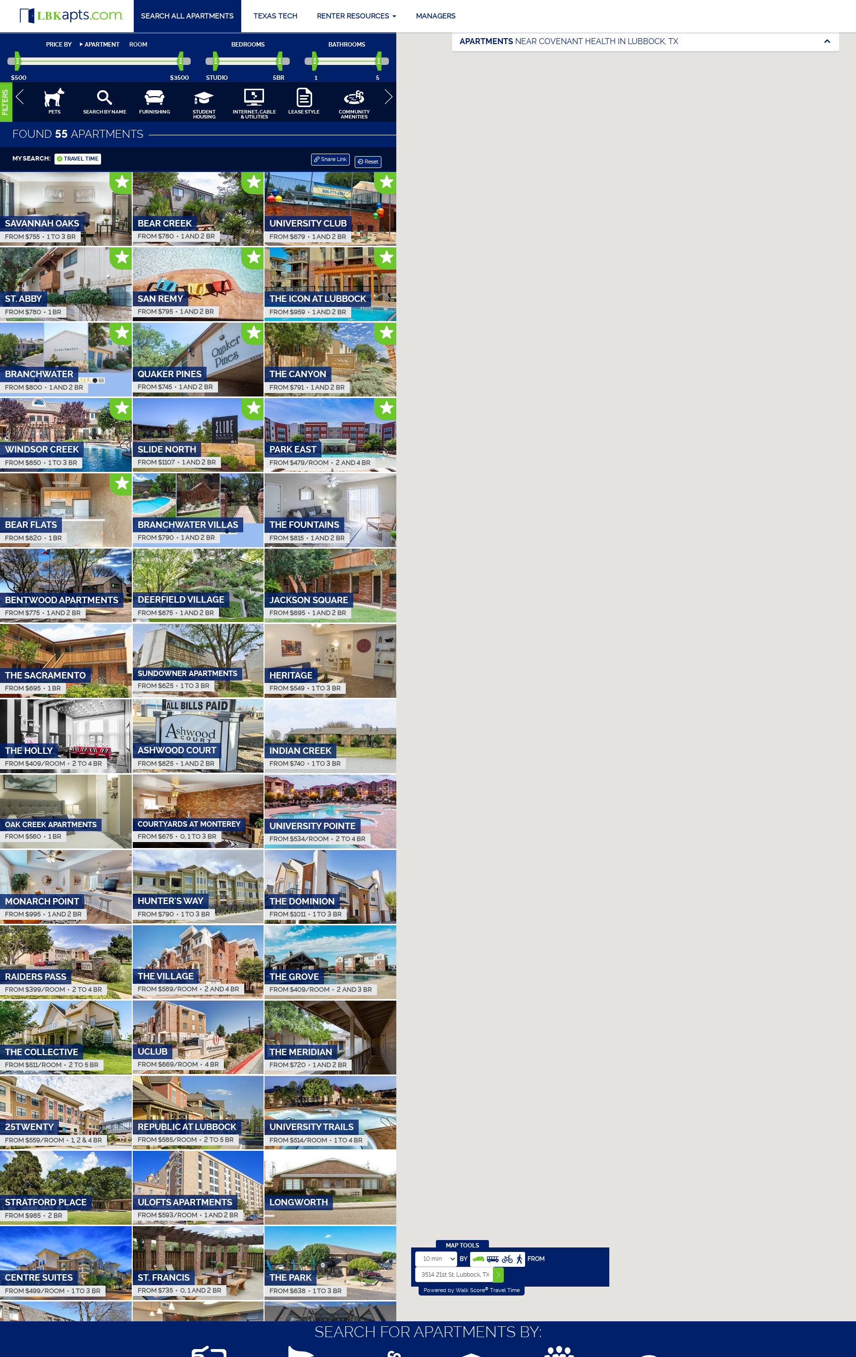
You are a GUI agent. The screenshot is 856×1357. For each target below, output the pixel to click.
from (536, 1258)
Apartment (102, 44)
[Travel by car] (478, 1258)
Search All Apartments (187, 16)
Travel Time (80, 159)
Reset (370, 162)
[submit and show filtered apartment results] (498, 1275)
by (464, 1258)
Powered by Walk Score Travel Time (472, 1290)
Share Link (333, 159)
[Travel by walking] (519, 1258)
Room (138, 44)
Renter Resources (354, 16)
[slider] (18, 61)
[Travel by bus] (493, 1258)
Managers (436, 16)
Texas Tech (275, 16)
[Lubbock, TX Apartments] (71, 16)
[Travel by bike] (507, 1258)
